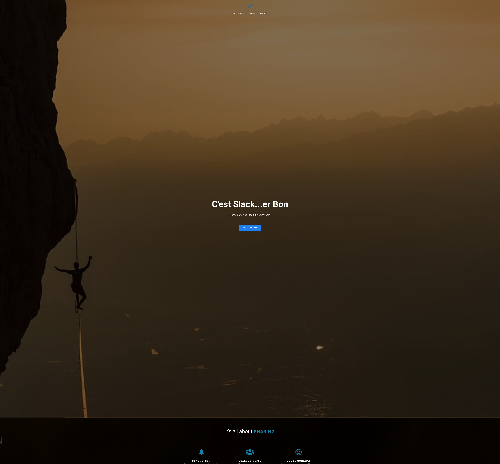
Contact (263, 13)
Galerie (253, 13)
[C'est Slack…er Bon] (250, 6)
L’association (238, 13)
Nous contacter (250, 227)
